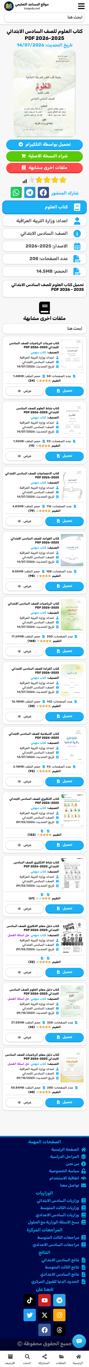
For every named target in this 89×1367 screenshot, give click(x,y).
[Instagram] (59, 1315)
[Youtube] (44, 1300)
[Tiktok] (29, 1300)
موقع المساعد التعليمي (32, 4)
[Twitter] (29, 1315)
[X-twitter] (44, 1315)
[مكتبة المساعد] (79, 1341)
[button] (43, 192)
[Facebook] (44, 1330)
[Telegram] (59, 1300)
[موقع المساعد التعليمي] (9, 6)
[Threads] (59, 1330)
